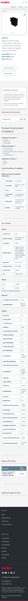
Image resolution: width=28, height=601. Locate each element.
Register (20, 7)
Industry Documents (8, 146)
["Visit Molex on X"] (8, 572)
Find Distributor (6, 541)
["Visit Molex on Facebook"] (11, 572)
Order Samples (5, 554)
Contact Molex (5, 538)
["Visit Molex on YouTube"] (5, 572)
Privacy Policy (5, 521)
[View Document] (21, 119)
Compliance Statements (9, 138)
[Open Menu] (26, 2)
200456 (22, 473)
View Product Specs (9, 68)
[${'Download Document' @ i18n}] (24, 119)
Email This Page (8, 73)
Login (26, 7)
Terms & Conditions (7, 524)
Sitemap (3, 595)
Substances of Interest (9, 159)
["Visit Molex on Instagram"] (14, 572)
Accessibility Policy (6, 518)
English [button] (14, 7)
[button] (24, 14)
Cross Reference (6, 545)
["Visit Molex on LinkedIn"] (3, 572)
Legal (3, 514)
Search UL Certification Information (11, 291)
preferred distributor (17, 97)
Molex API (4, 548)
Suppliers (4, 551)
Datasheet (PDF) (6, 119)
